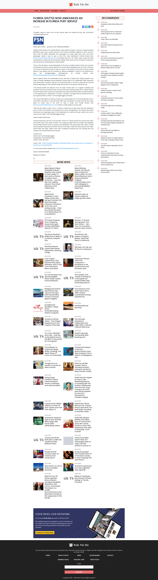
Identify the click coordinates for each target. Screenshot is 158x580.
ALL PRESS (54, 11)
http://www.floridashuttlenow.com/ (45, 58)
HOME (36, 11)
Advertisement (94, 555)
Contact (110, 555)
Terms (48, 555)
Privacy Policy (63, 555)
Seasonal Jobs (79, 560)
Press (79, 555)
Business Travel (63, 560)
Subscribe (79, 572)
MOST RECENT (44, 11)
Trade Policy (94, 560)
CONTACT (62, 11)
